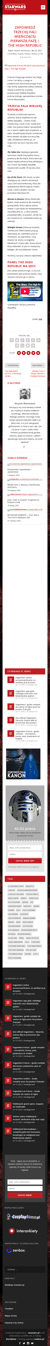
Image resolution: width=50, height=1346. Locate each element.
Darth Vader (13, 898)
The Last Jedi (31, 950)
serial (21, 938)
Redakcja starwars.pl (14, 1285)
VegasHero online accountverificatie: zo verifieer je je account (25, 680)
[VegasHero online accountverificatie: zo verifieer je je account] (10, 679)
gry (31, 902)
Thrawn (28, 954)
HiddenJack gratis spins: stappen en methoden (28, 1105)
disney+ (24, 898)
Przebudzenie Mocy (29, 930)
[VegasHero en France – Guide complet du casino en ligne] (8, 1093)
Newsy (27, 53)
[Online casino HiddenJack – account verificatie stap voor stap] (8, 1118)
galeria (25, 902)
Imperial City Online (14, 1322)
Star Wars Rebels (34, 946)
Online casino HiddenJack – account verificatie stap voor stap (28, 1118)
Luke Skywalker (14, 918)
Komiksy (12, 53)
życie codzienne (14, 958)
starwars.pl (33, 1332)
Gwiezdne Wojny (14, 906)
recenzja (11, 934)
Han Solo (27, 906)
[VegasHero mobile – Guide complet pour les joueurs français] (8, 1080)
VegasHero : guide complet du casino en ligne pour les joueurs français (27, 707)
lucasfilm (24, 914)
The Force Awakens (16, 950)
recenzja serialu (24, 934)
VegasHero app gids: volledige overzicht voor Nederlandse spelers (26, 693)
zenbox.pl (39, 1339)
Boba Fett (30, 886)
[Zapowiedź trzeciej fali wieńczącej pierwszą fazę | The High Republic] (25, 67)
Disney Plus (33, 898)
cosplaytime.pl (32, 894)
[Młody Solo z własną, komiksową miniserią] (25, 480)
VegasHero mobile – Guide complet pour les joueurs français (28, 1080)
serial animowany (15, 942)
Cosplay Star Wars (16, 894)
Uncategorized (31, 685)
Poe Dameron (13, 930)
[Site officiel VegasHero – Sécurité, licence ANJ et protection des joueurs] (10, 720)
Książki (20, 53)
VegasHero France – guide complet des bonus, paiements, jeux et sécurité (29, 1066)
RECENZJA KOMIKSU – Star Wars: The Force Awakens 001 (23, 516)
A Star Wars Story (15, 886)
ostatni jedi (28, 926)
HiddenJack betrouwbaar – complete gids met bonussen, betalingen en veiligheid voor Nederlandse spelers (26, 1133)
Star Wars (35, 942)
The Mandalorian (15, 954)
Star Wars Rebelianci (16, 946)
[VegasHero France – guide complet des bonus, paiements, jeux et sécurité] (8, 1065)
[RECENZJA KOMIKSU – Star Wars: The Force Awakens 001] (25, 510)
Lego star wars (29, 910)
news (18, 922)
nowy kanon (28, 922)
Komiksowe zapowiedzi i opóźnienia (19, 470)
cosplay (11, 890)
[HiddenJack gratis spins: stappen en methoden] (8, 1105)
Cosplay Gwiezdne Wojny (27, 890)
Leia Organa (13, 914)
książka (11, 910)
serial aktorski (32, 938)
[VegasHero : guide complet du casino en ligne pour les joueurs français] (10, 706)
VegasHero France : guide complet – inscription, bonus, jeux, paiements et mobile (27, 735)
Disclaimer (11, 1339)
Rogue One (12, 938)
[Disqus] (25, 565)
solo (27, 942)
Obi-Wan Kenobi (14, 926)
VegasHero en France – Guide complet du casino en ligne (26, 1092)
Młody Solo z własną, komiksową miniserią (23, 485)
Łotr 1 (35, 954)
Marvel (11, 922)
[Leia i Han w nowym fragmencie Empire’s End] (25, 495)
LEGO (18, 910)
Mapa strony (11, 1315)
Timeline (9, 1308)
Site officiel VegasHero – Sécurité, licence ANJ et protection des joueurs (26, 720)
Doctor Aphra (14, 902)
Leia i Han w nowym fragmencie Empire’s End (23, 501)
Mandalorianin (29, 918)
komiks (36, 906)
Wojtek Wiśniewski (22, 50)
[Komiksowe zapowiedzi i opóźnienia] (25, 465)
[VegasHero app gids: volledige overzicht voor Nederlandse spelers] (10, 693)
